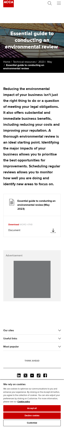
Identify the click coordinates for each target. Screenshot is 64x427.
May (49, 62)
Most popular (11, 346)
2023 (41, 62)
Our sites (8, 330)
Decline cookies (32, 415)
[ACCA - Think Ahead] (8, 6)
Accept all (32, 408)
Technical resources (24, 62)
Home (6, 62)
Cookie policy (23, 401)
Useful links (10, 338)
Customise (32, 423)
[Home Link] (32, 360)
